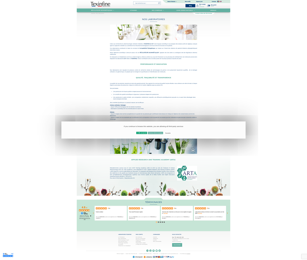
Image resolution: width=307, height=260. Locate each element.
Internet (155, 237)
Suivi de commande (140, 238)
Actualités (120, 244)
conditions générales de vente (145, 253)
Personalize (168, 133)
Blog (190, 5)
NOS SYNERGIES (157, 10)
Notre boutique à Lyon (123, 240)
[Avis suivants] (227, 213)
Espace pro (199, 1)
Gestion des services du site (131, 253)
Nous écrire (177, 245)
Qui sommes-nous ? (123, 241)
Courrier (155, 240)
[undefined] (90, 216)
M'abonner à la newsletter (124, 245)
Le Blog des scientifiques (141, 244)
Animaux (213, 10)
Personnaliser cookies (141, 242)
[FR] (218, 1)
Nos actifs (187, 1)
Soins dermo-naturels (184, 10)
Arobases (188, 253)
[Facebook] (150, 251)
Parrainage (138, 241)
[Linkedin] (147, 251)
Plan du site (155, 253)
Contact (214, 1)
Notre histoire (171, 1)
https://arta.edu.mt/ (129, 178)
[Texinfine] (100, 4)
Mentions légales (120, 253)
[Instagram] (153, 251)
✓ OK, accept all (141, 133)
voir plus (165, 213)
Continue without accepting (155, 133)
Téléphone (155, 238)
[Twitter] (156, 251)
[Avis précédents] (93, 213)
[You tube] (159, 251)
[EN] (221, 1)
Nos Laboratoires (122, 238)
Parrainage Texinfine (123, 242)
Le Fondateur (121, 237)
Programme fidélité (140, 240)
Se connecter (139, 237)
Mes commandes (157, 241)
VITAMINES (133, 10)
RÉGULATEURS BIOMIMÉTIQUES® (101, 10)
